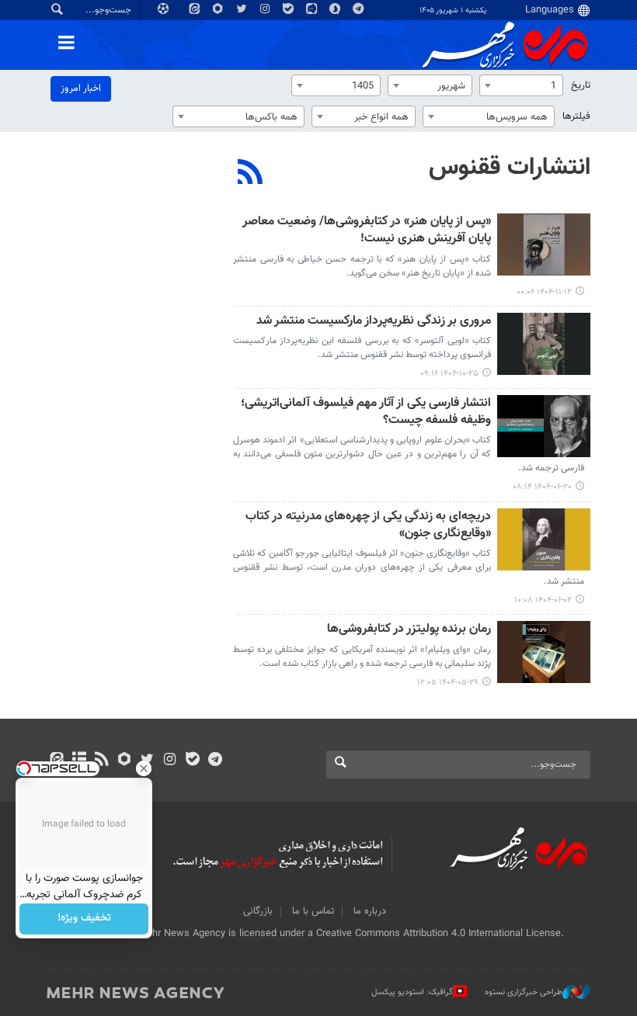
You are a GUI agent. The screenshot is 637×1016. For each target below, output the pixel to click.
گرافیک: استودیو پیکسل (412, 992)
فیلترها (576, 116)
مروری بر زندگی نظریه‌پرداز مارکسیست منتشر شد (373, 322)
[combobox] (521, 85)
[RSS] (250, 173)
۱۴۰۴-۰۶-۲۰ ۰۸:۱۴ (542, 487)
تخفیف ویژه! (84, 919)
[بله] (192, 761)
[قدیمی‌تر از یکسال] (543, 652)
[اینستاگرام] (169, 761)
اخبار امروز (81, 88)
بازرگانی (258, 911)
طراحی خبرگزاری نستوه (523, 992)
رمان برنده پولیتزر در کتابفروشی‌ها (409, 630)
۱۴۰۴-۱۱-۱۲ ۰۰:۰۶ (544, 292)
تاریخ (580, 85)
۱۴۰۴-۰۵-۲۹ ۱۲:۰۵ (448, 682)
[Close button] (143, 768)
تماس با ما (313, 911)
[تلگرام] (215, 761)
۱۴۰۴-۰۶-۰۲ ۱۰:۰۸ (543, 600)
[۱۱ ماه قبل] (543, 426)
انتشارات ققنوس (509, 167)
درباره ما (369, 911)
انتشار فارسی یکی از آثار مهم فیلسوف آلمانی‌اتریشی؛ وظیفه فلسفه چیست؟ (366, 412)
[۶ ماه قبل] (543, 244)
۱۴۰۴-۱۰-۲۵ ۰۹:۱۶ (449, 373)
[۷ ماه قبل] (543, 344)
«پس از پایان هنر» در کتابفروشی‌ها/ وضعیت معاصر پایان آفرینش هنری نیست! (366, 230)
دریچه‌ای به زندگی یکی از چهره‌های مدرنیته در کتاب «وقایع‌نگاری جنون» (368, 525)
